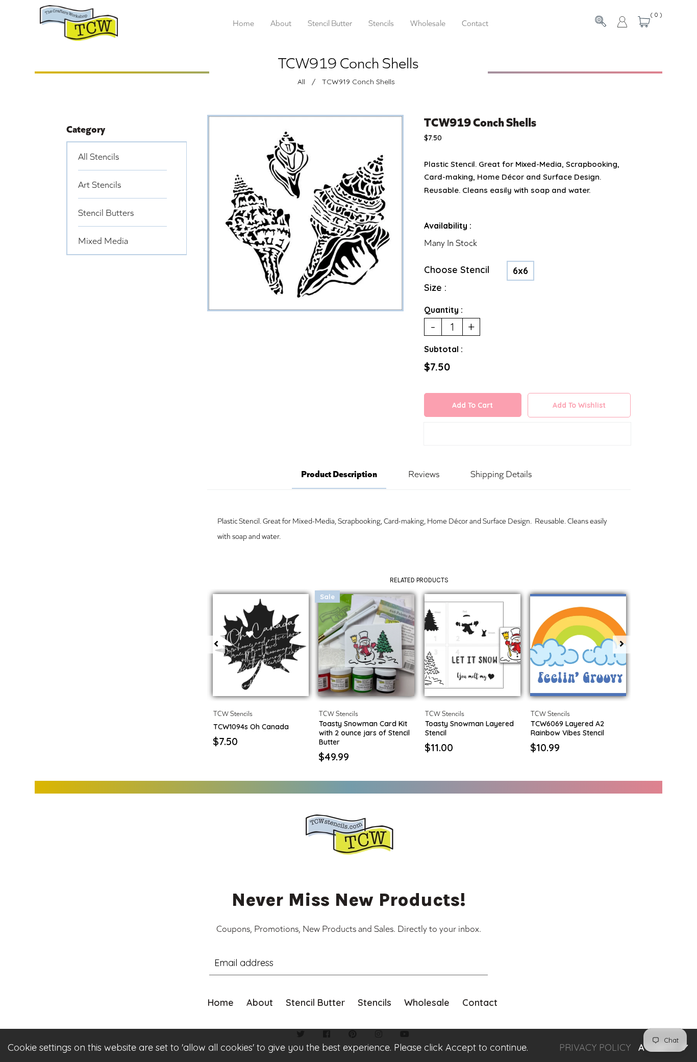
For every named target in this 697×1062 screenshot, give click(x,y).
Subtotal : (443, 349)
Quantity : (443, 310)
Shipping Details (501, 473)
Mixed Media (103, 240)
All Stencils (98, 156)
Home (221, 1002)
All (301, 81)
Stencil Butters (106, 212)
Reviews (423, 473)
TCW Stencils (233, 713)
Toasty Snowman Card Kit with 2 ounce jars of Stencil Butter (364, 733)
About (259, 1002)
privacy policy (595, 1047)
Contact (479, 1002)
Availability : (447, 225)
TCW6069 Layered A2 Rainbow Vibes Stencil (567, 728)
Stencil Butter (315, 1002)
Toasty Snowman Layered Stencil (469, 728)
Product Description (339, 473)
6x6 (520, 271)
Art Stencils (99, 184)
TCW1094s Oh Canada (251, 726)
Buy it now (527, 435)
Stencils (374, 1002)
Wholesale (427, 1002)
